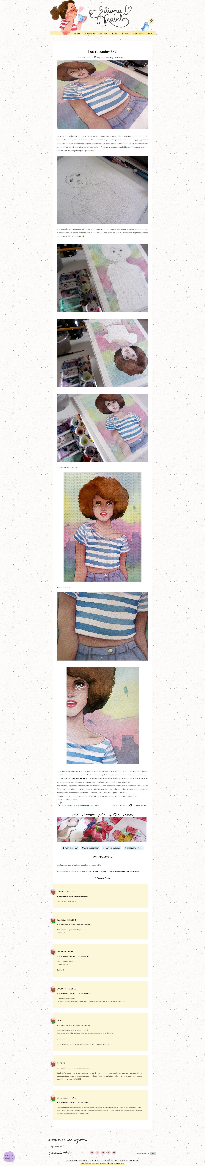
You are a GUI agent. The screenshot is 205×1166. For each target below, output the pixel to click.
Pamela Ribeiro (66, 920)
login (76, 865)
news (151, 33)
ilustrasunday (121, 58)
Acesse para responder (81, 896)
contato (138, 33)
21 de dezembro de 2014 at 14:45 (66, 956)
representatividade (90, 805)
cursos (104, 33)
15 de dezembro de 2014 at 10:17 (66, 1025)
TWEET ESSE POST (71, 848)
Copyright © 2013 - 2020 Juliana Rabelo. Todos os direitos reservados (102, 1163)
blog (114, 33)
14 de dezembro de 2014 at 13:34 (66, 1102)
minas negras (73, 805)
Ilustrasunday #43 (102, 51)
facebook (137, 140)
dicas (125, 33)
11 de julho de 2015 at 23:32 (65, 896)
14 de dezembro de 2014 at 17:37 (66, 1068)
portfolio (90, 33)
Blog (111, 58)
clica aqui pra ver (78, 778)
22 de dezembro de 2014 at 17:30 (66, 924)
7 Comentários (140, 805)
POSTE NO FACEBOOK (112, 848)
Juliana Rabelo (66, 951)
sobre (77, 33)
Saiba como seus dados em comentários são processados (116, 871)
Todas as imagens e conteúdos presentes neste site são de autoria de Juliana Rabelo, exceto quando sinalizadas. (102, 1160)
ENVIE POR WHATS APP (134, 848)
